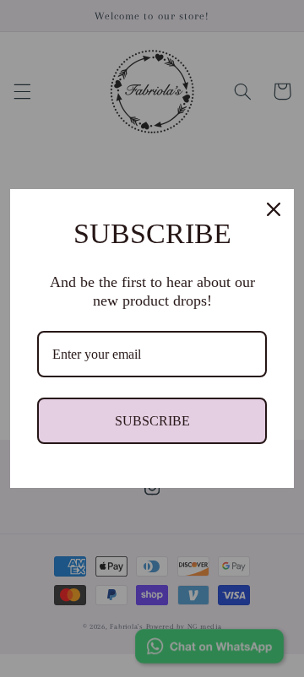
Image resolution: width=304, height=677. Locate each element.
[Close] (273, 209)
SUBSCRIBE (152, 421)
